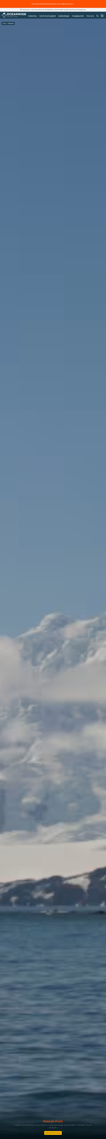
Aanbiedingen (63, 16)
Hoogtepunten (78, 16)
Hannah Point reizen (53, 1133)
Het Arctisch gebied (47, 16)
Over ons (90, 16)
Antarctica (32, 16)
